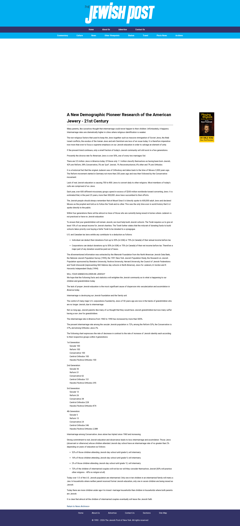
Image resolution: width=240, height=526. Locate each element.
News (93, 35)
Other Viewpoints (112, 35)
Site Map (163, 513)
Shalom (131, 35)
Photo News (162, 35)
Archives (179, 35)
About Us (106, 29)
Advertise (122, 29)
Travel (145, 35)
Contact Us (140, 29)
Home (91, 29)
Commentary (62, 35)
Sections (147, 513)
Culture (79, 35)
